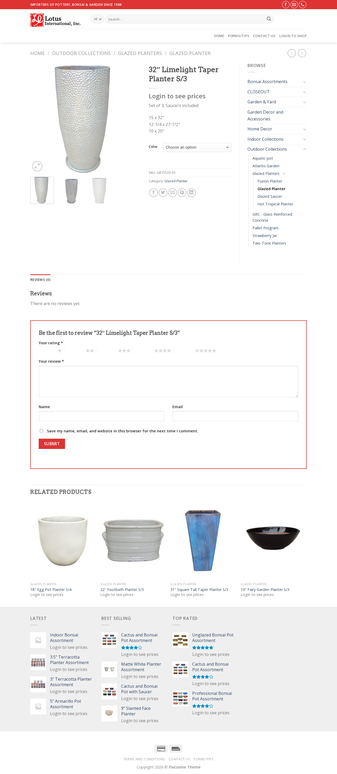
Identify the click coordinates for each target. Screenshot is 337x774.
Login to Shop (293, 35)
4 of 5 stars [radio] (143, 350)
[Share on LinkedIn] (191, 192)
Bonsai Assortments (267, 81)
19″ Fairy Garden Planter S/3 (265, 589)
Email (177, 406)
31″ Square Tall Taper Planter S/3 (199, 589)
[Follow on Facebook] (286, 4)
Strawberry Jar (264, 235)
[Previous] (39, 118)
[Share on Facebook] (153, 192)
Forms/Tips (239, 35)
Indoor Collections (265, 139)
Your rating (51, 342)
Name (44, 406)
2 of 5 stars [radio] (75, 350)
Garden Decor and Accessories (265, 115)
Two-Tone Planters (269, 243)
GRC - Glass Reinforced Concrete (272, 217)
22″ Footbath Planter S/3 (122, 589)
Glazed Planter (190, 53)
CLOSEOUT (258, 92)
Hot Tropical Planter (275, 203)
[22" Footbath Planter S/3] (132, 541)
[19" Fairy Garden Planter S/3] (273, 541)
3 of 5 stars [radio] (107, 350)
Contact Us (264, 35)
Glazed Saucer (269, 196)
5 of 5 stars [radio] (184, 350)
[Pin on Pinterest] (182, 192)
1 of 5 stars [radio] (46, 350)
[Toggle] (305, 82)
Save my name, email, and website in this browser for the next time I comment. (122, 430)
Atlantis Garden (265, 165)
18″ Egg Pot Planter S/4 (50, 589)
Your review (51, 361)
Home (219, 35)
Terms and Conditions (144, 759)
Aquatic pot (262, 158)
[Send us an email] (294, 4)
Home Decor (259, 129)
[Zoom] (37, 166)
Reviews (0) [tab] (40, 279)
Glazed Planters (140, 53)
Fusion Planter (269, 181)
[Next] (132, 118)
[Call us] (302, 4)
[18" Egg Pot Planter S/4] (62, 541)
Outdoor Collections (81, 53)
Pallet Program (265, 227)
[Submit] (268, 19)
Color (153, 147)
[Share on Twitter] (163, 192)
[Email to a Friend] (172, 192)
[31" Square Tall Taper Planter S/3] (202, 541)
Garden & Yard (261, 102)
